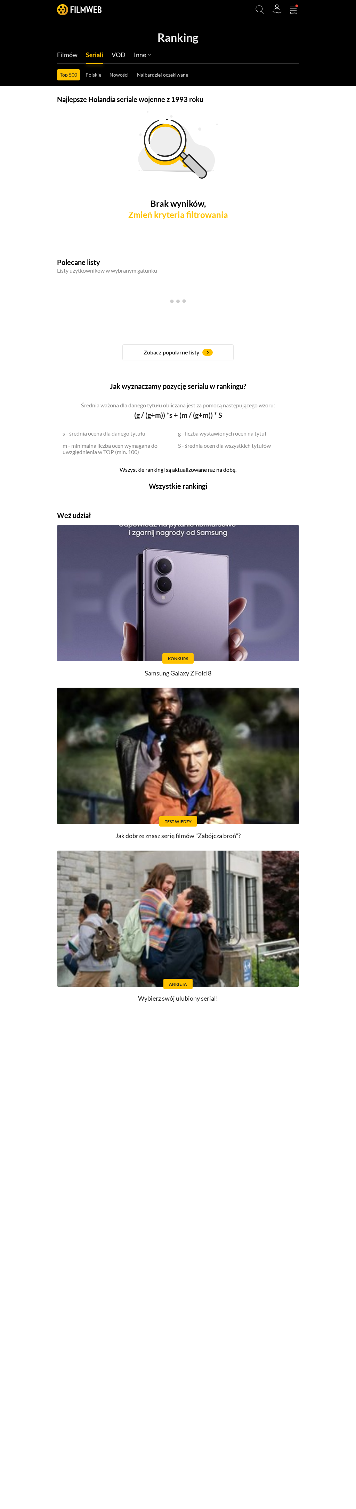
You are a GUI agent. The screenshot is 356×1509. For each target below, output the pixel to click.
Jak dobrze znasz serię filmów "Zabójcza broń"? (178, 835)
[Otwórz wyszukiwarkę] (260, 9)
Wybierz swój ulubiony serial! (178, 998)
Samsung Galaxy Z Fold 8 (178, 673)
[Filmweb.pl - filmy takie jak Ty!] (79, 9)
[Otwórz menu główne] (293, 9)
